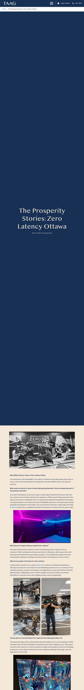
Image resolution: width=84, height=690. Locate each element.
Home (4, 9)
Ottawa (14, 507)
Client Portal (65, 3)
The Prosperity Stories (46, 233)
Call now (78, 3)
